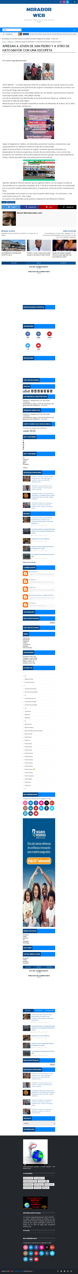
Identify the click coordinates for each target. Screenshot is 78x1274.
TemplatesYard (18, 1271)
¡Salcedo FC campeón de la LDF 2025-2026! (36, 400)
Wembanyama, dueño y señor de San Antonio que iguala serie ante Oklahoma (38, 404)
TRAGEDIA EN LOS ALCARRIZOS (40, 539)
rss (24, 458)
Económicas (26, 644)
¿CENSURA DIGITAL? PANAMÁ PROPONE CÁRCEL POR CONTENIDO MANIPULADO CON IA (43, 531)
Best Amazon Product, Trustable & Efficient (41, 595)
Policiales (28, 779)
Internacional (30, 698)
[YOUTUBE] (70, 1)
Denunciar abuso (29, 562)
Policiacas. (29, 773)
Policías (28, 782)
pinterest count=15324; (30, 660)
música (27, 715)
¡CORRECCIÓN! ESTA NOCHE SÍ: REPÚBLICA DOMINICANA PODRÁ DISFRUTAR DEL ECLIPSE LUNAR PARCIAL (43, 496)
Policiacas (10, 42)
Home (4, 42)
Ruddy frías (32, 587)
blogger (14, 263)
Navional (28, 737)
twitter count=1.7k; (28, 661)
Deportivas (26, 638)
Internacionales (27, 648)
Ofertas (25, 468)
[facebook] (60, 1)
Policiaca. (28, 750)
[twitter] (67, 1)
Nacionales (26, 640)
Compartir (32, 207)
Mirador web (39, 12)
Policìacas (29, 763)
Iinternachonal (30, 689)
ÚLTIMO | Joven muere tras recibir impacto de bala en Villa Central (38, 254)
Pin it (51, 207)
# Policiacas (11, 202)
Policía (27, 740)
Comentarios (50, 1011)
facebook (63, 263)
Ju (26, 708)
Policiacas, (27, 54)
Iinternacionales (31, 692)
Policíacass (29, 776)
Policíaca (28, 747)
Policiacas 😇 (30, 769)
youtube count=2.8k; (29, 663)
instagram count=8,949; (30, 658)
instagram (26, 464)
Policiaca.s (29, 753)
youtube (25, 961)
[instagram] (64, 1)
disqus (39, 263)
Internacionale (30, 702)
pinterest (25, 938)
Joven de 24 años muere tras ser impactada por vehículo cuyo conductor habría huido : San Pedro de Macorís (42, 520)
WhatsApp (26, 943)
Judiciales (25, 646)
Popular (39, 1010)
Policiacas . (29, 766)
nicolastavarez (33, 571)
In (25, 695)
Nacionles (28, 734)
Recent (28, 1010)
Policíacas (26, 641)
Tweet (13, 207)
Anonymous (32, 579)
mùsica (27, 718)
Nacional (28, 724)
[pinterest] (64, 1271)
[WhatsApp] (74, 1271)
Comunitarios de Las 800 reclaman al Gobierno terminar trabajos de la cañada (26, 39)
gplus (24, 462)
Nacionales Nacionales (34, 731)
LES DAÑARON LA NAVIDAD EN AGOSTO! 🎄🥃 (11, 254)
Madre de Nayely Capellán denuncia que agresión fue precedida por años (62, 255)
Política (25, 643)
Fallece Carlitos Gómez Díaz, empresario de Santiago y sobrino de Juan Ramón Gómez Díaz (43, 479)
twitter (25, 461)
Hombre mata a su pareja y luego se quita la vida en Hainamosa (42, 1111)
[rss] (67, 1271)
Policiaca (28, 744)
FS (33, 1271)
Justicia (28, 711)
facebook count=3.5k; (29, 656)
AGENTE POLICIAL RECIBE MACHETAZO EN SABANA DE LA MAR (42, 547)
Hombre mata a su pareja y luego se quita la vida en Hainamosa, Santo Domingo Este (42, 505)
